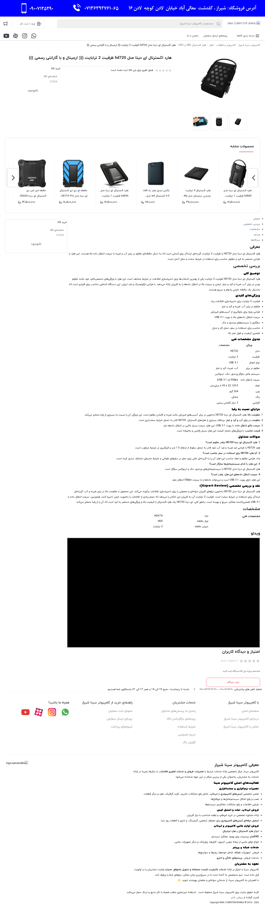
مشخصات (254, 229)
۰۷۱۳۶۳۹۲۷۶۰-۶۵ (208, 689)
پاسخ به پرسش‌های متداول (178, 711)
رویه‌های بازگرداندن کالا (181, 719)
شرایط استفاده (187, 727)
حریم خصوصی (187, 735)
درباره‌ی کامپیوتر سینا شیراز (241, 719)
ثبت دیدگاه (233, 682)
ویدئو (257, 234)
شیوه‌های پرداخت (121, 727)
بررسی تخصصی (251, 224)
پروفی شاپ (236, 897)
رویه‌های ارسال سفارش (215, 35)
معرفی (256, 218)
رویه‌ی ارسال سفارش (119, 719)
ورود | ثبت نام (27, 23)
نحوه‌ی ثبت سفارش (120, 711)
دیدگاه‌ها (255, 240)
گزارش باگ (189, 742)
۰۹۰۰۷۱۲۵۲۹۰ (226, 689)
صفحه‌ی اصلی (250, 711)
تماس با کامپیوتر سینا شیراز (241, 727)
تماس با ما (192, 35)
